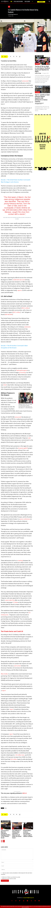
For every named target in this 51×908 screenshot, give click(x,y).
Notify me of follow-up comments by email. (11, 877)
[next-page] (4, 841)
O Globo (15, 602)
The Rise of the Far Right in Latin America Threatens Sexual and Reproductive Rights (42, 69)
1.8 (16, 755)
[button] (49, 1)
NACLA (25, 793)
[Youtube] (39, 901)
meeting (20, 560)
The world (37, 92)
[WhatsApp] (19, 56)
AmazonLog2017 (23, 448)
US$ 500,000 (8, 314)
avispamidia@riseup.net (28, 897)
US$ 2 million (16, 312)
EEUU (6, 808)
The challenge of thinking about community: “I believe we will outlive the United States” (16, 834)
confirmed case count (19, 279)
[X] (13, 56)
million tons (20, 755)
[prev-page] (2, 841)
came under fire (9, 600)
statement (27, 327)
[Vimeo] (35, 901)
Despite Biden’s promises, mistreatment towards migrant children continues (28, 833)
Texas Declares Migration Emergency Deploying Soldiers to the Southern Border (5, 834)
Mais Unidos (4, 674)
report (4, 690)
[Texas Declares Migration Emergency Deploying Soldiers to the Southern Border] (6, 825)
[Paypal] (19, 901)
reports (19, 290)
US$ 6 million (25, 308)
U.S (9, 7)
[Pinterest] (16, 56)
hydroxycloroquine (21, 370)
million (15, 759)
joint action (17, 666)
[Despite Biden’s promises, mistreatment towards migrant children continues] (28, 825)
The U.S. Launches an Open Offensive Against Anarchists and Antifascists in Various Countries (42, 98)
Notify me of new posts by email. (9, 878)
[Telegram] (27, 901)
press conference (25, 519)
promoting (22, 372)
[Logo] (5, 1)
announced (25, 81)
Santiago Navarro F (13, 14)
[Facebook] (10, 56)
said (29, 438)
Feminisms (37, 64)
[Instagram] (15, 901)
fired (5, 385)
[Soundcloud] (23, 901)
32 (12, 759)
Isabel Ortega (38, 73)
